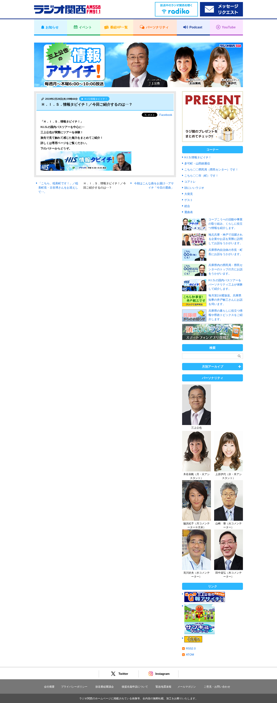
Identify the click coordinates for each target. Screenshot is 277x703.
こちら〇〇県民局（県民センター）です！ (211, 169)
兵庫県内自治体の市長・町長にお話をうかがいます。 (225, 252)
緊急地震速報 (163, 686)
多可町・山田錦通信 (197, 163)
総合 (187, 206)
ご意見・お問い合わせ (217, 686)
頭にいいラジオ (194, 187)
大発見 (188, 193)
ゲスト (188, 200)
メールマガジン (186, 686)
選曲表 (188, 212)
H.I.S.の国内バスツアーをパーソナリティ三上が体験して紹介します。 (225, 284)
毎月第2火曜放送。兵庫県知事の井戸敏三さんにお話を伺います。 (225, 300)
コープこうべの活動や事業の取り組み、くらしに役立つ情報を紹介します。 (225, 224)
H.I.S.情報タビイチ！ (197, 157)
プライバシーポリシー (74, 686)
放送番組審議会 (104, 686)
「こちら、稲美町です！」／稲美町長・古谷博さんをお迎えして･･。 (58, 187)
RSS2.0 (191, 648)
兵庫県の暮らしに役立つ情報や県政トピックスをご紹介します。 (225, 315)
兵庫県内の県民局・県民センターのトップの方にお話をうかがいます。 (225, 269)
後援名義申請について (135, 686)
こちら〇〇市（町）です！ (201, 175)
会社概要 (49, 686)
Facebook (165, 114)
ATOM (190, 654)
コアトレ (190, 181)
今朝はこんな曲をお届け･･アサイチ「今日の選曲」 (154, 185)
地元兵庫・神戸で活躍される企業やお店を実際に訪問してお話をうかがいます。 (225, 239)
